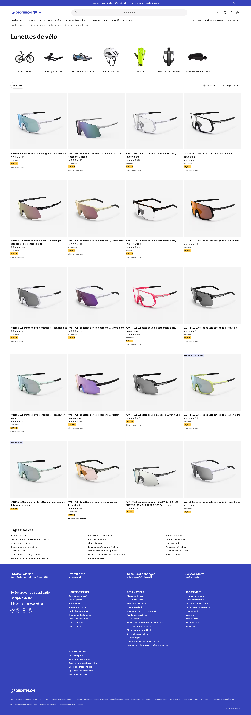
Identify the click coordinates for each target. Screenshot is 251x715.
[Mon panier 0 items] (237, 12)
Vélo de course (25, 71)
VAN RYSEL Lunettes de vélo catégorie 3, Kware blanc (96, 327)
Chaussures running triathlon (24, 547)
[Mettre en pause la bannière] (234, 3)
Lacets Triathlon (17, 551)
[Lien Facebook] (12, 610)
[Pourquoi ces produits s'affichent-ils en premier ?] (204, 85)
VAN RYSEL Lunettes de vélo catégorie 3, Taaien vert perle (38, 416)
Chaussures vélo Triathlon (82, 71)
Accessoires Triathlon (176, 547)
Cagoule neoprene (97, 558)
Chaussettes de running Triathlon (104, 551)
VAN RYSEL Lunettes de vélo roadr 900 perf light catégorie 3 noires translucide (36, 242)
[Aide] (225, 12)
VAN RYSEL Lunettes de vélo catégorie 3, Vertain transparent (93, 416)
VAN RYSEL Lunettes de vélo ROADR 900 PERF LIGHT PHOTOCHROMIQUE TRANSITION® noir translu (153, 503)
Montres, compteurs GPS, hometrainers (106, 554)
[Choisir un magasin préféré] (218, 12)
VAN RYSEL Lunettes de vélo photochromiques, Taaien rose (151, 329)
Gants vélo (140, 71)
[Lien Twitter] (18, 610)
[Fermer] (238, 3)
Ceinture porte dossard (177, 551)
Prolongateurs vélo (53, 71)
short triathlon (95, 543)
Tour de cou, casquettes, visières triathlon (30, 539)
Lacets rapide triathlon (176, 539)
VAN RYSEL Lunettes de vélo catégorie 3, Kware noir (211, 327)
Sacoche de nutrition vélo (198, 71)
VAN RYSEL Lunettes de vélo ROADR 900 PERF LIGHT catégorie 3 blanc (96, 155)
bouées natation (173, 543)
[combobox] (231, 85)
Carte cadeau (232, 20)
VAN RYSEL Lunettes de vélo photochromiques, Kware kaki (93, 503)
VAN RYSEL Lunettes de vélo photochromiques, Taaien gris (209, 155)
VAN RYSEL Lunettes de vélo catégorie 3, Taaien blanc (38, 153)
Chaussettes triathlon (20, 543)
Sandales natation (174, 535)
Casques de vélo (111, 71)
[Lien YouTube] (24, 610)
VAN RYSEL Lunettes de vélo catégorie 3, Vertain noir (153, 415)
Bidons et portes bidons (169, 71)
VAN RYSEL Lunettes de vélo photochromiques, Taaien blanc (151, 155)
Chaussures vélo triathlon (100, 535)
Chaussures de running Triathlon (25, 554)
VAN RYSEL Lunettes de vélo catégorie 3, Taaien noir (211, 240)
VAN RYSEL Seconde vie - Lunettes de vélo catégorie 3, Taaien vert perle (38, 503)
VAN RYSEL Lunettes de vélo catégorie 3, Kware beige (96, 240)
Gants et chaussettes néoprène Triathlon (29, 558)
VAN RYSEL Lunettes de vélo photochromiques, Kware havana (151, 242)
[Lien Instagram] (30, 610)
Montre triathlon (173, 554)
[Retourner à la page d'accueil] (26, 12)
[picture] (38, 121)
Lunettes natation (18, 535)
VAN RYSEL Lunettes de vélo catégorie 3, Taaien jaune (212, 415)
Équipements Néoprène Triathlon (103, 547)
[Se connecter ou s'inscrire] (231, 12)
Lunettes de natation (98, 539)
